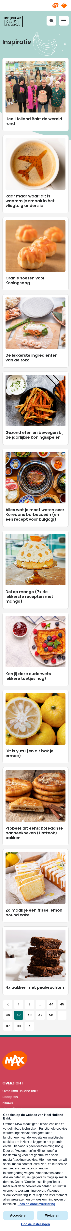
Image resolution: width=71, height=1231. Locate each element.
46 (8, 1015)
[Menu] (64, 21)
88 (19, 1026)
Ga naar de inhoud (35, 3)
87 (8, 1026)
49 (40, 1015)
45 (62, 1004)
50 (51, 1015)
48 (29, 1015)
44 (51, 1004)
